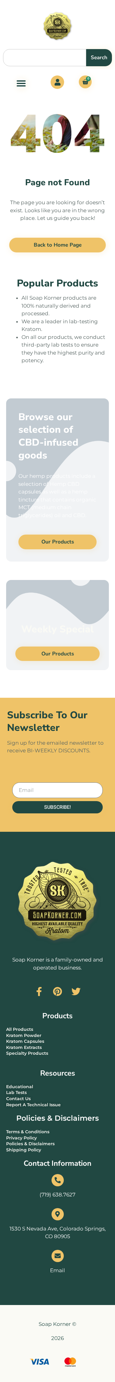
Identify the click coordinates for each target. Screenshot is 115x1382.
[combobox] (44, 57)
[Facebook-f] (39, 991)
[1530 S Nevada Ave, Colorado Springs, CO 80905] (58, 1214)
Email (57, 1270)
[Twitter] (76, 991)
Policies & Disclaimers (57, 1118)
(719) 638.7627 (57, 1195)
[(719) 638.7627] (58, 1180)
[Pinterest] (57, 991)
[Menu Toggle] (21, 83)
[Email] (58, 1256)
